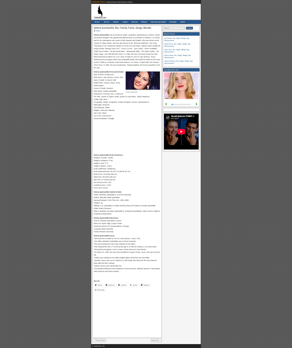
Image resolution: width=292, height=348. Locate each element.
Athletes (144, 22)
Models (116, 22)
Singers (125, 22)
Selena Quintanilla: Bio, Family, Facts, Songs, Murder (122, 27)
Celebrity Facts (98, 1)
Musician (135, 22)
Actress (106, 22)
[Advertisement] (127, 137)
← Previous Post (99, 340)
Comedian (172, 22)
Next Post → (156, 340)
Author (182, 22)
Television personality (158, 22)
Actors (97, 22)
